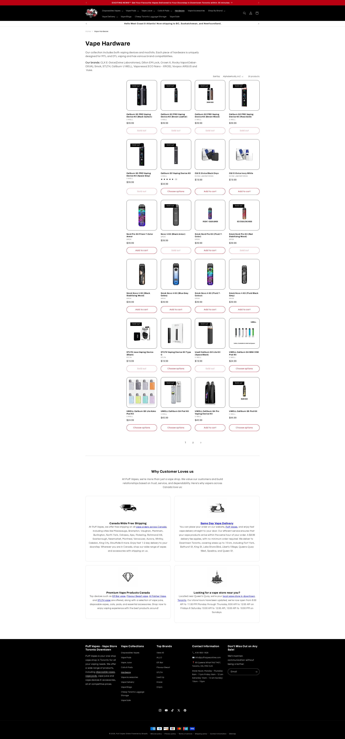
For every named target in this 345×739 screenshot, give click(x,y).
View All (160, 653)
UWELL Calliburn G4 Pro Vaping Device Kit (207, 412)
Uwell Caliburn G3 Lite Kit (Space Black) (207, 353)
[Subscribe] (256, 671)
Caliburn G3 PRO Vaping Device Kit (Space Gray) (139, 174)
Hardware (126, 672)
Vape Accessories (129, 677)
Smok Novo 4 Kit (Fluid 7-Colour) (207, 294)
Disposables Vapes (130, 653)
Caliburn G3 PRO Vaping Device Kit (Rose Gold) (241, 115)
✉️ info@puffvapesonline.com (206, 658)
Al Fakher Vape (157, 596)
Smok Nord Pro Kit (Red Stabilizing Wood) (241, 235)
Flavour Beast (163, 667)
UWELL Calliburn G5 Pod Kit (243, 411)
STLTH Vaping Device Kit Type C (176, 353)
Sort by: (216, 76)
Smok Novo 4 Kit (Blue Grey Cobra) (174, 294)
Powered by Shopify (139, 733)
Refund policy (156, 734)
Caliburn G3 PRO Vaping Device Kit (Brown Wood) (207, 115)
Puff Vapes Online (123, 733)
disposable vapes (105, 672)
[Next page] (201, 443)
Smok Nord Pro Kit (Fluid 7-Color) (208, 235)
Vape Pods (126, 658)
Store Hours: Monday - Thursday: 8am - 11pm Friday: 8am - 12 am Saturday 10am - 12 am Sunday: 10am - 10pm (207, 676)
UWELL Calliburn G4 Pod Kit (175, 411)
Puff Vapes (231, 527)
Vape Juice (126, 663)
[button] (112, 11)
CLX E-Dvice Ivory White (241, 173)
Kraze (159, 682)
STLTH (160, 672)
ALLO (159, 658)
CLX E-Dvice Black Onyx (207, 173)
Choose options (176, 191)
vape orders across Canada (151, 527)
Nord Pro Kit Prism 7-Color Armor (140, 235)
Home (88, 31)
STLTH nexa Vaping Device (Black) (140, 353)
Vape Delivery (127, 682)
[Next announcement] (259, 2)
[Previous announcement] (86, 2)
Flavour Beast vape (137, 596)
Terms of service (185, 734)
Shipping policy (201, 734)
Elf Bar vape (118, 596)
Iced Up (160, 677)
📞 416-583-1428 (200, 653)
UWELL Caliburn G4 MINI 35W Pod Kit (244, 353)
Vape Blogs (126, 687)
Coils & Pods (127, 667)
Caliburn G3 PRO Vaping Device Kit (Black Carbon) (139, 115)
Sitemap (232, 734)
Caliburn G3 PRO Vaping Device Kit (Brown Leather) (174, 115)
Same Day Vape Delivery (217, 523)
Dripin (159, 687)
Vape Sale (126, 700)
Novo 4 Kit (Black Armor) (173, 234)
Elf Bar (160, 663)
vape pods (91, 676)
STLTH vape (104, 600)
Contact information (218, 734)
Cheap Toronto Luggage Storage (132, 694)
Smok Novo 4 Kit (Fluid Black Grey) (243, 294)
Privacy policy (170, 734)
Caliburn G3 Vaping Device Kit (176, 173)
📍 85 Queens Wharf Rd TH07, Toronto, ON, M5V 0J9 (206, 664)
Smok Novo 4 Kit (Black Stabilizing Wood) (138, 294)
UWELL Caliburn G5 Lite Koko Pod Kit (141, 412)
